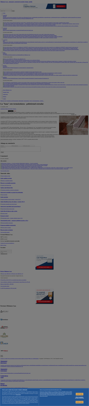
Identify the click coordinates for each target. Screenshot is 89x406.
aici (24, 400)
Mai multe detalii (18, 394)
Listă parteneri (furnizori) (44, 396)
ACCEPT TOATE (79, 394)
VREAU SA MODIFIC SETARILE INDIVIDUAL (79, 398)
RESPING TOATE (79, 402)
